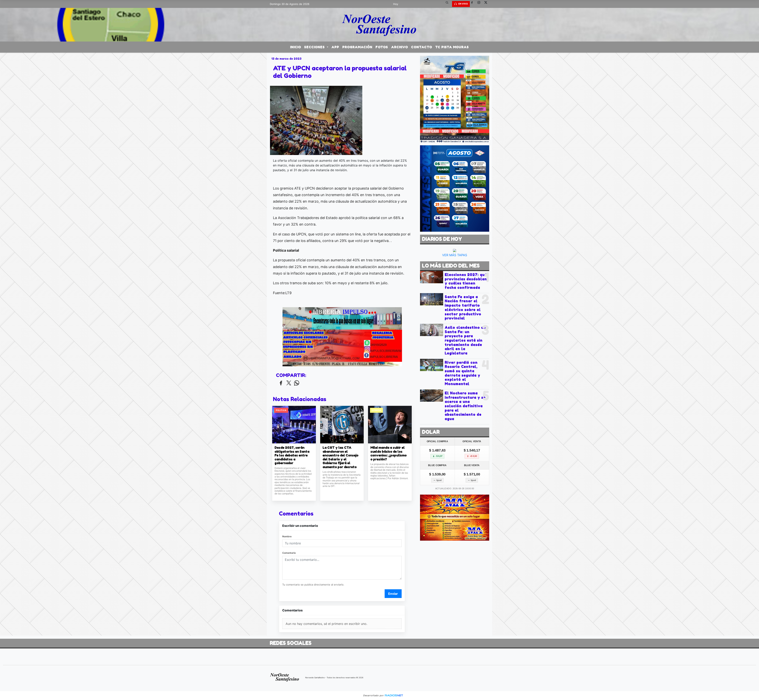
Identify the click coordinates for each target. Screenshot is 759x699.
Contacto (421, 47)
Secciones (315, 47)
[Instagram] (480, 4)
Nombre (287, 536)
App (335, 47)
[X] (487, 4)
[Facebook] (473, 4)
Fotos (382, 47)
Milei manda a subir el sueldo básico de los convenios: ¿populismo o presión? (388, 453)
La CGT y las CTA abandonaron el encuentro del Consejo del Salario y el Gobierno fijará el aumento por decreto (340, 457)
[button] (448, 4)
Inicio (295, 47)
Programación (357, 47)
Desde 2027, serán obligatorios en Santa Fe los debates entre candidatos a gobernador (292, 455)
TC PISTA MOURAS (452, 47)
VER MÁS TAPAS (454, 255)
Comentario (289, 552)
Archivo (399, 47)
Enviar (393, 594)
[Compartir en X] (289, 383)
